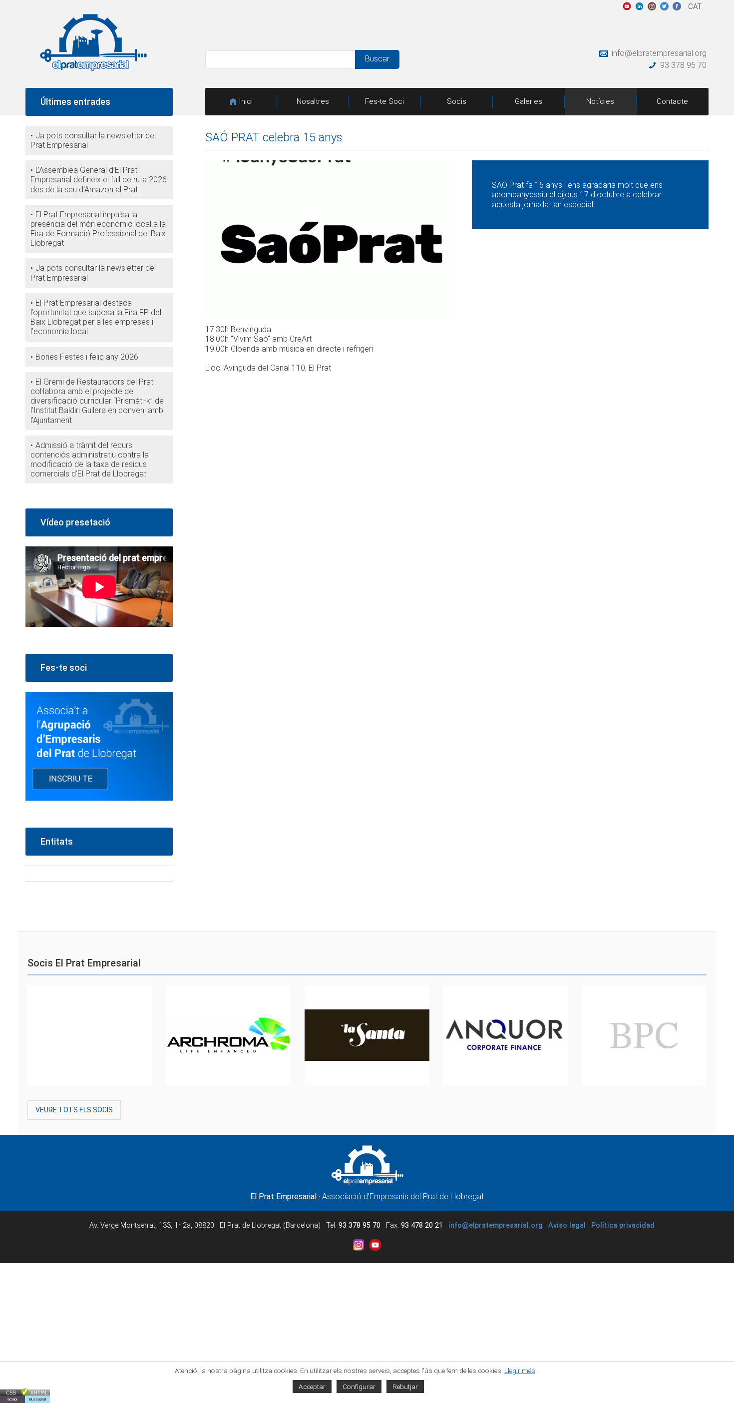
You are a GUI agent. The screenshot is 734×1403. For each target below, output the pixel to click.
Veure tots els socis (74, 1110)
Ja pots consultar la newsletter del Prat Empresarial (93, 140)
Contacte (672, 101)
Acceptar (312, 1387)
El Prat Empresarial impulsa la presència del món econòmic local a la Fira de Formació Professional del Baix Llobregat (98, 229)
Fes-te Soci (384, 101)
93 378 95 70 (683, 65)
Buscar (377, 58)
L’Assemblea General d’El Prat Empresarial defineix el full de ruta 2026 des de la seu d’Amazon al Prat (98, 179)
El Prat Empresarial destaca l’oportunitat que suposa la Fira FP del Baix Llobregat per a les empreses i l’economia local (95, 317)
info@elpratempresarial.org (659, 53)
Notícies (600, 101)
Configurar (359, 1387)
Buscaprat (37, 1399)
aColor (12, 1399)
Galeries (528, 101)
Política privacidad (623, 1225)
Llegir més (519, 1371)
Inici (246, 101)
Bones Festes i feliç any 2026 (86, 357)
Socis (456, 101)
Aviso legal (567, 1225)
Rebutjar (405, 1387)
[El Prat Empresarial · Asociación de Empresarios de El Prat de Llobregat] (93, 68)
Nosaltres (313, 101)
